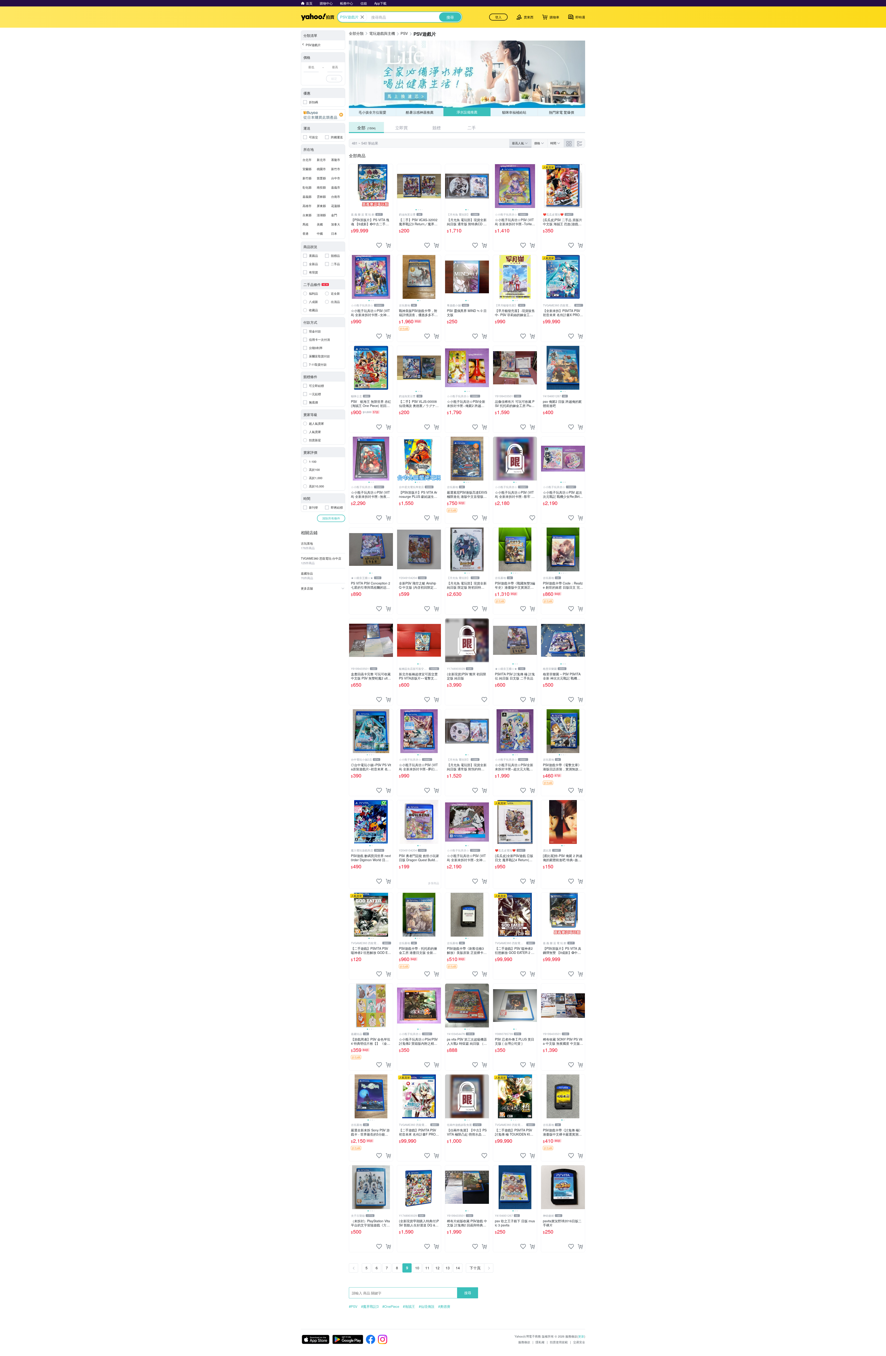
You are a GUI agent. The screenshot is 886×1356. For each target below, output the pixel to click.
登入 (498, 17)
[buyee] (323, 114)
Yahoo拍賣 (317, 17)
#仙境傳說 (426, 1306)
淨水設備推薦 (466, 112)
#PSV (353, 1306)
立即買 (401, 128)
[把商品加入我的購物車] (388, 245)
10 (417, 1267)
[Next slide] (438, 186)
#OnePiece (390, 1306)
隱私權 (540, 1342)
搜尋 (467, 1292)
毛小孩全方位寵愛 (372, 112)
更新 (581, 1336)
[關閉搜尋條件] (362, 17)
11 (427, 1267)
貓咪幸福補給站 (514, 112)
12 (437, 1267)
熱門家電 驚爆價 (561, 112)
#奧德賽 (444, 1306)
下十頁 (475, 1267)
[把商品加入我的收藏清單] (379, 245)
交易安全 (579, 1342)
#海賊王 (409, 1306)
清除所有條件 (331, 518)
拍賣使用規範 (559, 1342)
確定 (334, 78)
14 (458, 1267)
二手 (471, 128)
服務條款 (524, 1342)
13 (448, 1267)
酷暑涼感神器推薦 (420, 112)
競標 (436, 128)
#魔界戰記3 (370, 1306)
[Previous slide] (400, 186)
